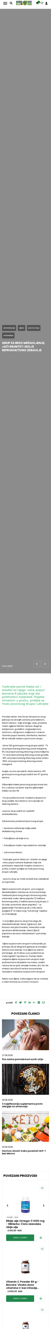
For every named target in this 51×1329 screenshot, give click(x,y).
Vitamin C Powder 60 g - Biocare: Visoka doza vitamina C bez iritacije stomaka (22, 1284)
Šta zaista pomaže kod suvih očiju (22, 1059)
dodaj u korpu (20, 1238)
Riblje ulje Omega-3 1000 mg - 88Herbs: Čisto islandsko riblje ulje (25, 1224)
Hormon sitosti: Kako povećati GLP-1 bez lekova (24, 1152)
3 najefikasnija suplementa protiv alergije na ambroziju (22, 1105)
